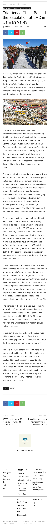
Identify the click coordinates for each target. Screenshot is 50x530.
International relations (17, 4)
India (12, 389)
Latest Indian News (24, 8)
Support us (22, 494)
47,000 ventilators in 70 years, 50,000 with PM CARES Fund (12, 422)
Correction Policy (39, 472)
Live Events (21, 508)
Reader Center (22, 502)
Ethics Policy (37, 479)
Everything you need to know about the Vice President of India (37, 422)
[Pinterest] (16, 32)
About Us (21, 473)
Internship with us (24, 480)
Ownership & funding (23, 484)
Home (5, 4)
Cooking (20, 505)
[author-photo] (25, 447)
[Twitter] (11, 32)
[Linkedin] (34, 505)
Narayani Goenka (11, 27)
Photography (22, 515)
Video (19, 512)
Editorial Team (23, 476)
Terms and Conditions (22, 489)
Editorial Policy (38, 475)
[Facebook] (5, 32)
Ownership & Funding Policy (38, 488)
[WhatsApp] (22, 32)
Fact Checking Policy (37, 483)
